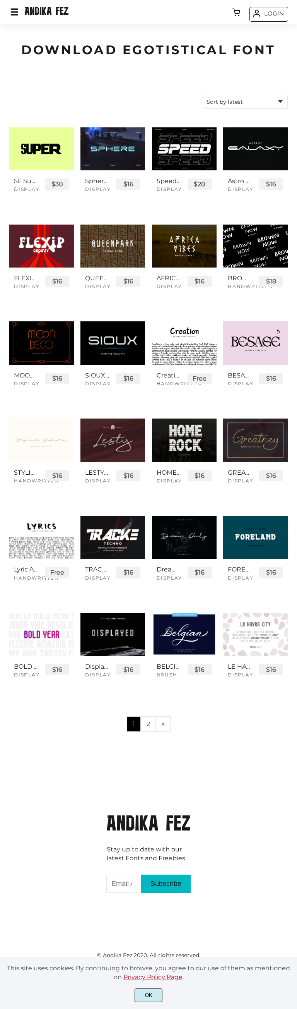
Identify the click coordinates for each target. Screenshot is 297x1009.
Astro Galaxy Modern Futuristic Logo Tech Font (240, 181)
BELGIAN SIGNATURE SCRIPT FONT (169, 666)
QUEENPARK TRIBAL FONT (97, 278)
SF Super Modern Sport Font (26, 181)
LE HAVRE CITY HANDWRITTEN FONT (240, 666)
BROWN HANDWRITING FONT (240, 278)
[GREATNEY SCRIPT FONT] (255, 440)
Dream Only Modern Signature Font (169, 569)
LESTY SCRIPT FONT (97, 472)
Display (27, 189)
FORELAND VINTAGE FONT (240, 569)
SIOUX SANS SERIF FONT (97, 375)
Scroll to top (290, 822)
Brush (167, 675)
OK (148, 995)
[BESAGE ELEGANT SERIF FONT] (255, 342)
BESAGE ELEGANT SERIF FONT (240, 375)
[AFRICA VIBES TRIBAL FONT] (184, 246)
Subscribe (165, 883)
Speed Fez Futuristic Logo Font (169, 181)
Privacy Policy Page (153, 977)
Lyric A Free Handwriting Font (26, 569)
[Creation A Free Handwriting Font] (184, 342)
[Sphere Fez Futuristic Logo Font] (112, 148)
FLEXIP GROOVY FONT (26, 278)
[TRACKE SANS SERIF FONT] (112, 537)
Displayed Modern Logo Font (97, 666)
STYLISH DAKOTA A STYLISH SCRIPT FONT (26, 472)
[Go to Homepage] (46, 13)
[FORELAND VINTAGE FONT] (255, 537)
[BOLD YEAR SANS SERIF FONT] (41, 634)
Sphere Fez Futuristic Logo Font (97, 181)
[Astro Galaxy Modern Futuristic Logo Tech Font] (255, 148)
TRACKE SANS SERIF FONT (97, 569)
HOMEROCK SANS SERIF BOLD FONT (169, 472)
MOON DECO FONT (26, 375)
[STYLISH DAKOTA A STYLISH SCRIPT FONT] (41, 440)
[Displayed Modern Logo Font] (112, 634)
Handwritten (250, 286)
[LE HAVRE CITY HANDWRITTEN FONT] (255, 634)
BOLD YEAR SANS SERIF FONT (26, 666)
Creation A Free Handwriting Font (169, 375)
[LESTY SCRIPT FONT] (112, 440)
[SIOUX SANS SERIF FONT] (112, 342)
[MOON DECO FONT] (41, 342)
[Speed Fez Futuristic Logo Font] (184, 148)
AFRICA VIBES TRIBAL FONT (169, 278)
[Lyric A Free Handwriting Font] (41, 537)
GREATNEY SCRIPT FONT (240, 472)
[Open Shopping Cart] (236, 13)
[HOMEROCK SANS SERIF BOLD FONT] (184, 440)
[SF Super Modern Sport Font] (41, 148)
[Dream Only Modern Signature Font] (184, 537)
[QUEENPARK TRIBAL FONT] (112, 246)
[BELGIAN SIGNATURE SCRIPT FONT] (184, 634)
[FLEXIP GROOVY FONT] (41, 246)
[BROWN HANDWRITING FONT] (255, 246)
